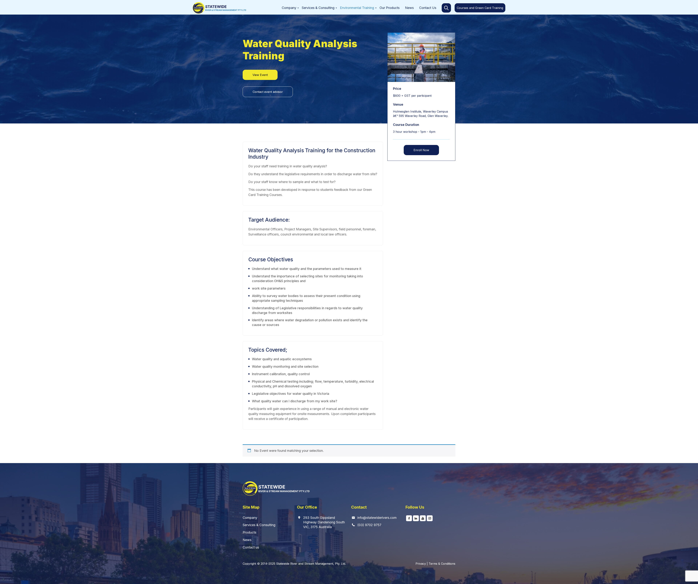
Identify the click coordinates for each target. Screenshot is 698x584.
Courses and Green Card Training (480, 8)
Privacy (421, 563)
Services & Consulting (318, 8)
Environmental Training (357, 8)
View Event (260, 75)
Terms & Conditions (442, 563)
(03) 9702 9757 (369, 525)
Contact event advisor (268, 92)
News (409, 8)
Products (249, 532)
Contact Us (427, 8)
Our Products (390, 8)
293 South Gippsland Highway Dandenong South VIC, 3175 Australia (324, 522)
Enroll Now (421, 150)
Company (289, 8)
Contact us (251, 547)
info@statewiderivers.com (377, 518)
